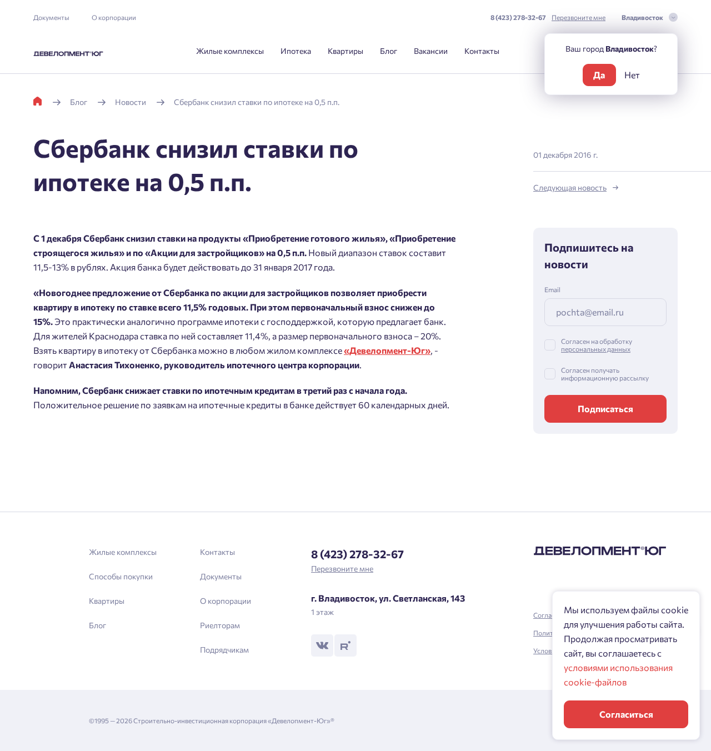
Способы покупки (121, 576)
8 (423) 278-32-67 (518, 17)
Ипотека (296, 51)
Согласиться (626, 714)
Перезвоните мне (578, 17)
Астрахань (275, 448)
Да (599, 74)
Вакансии (431, 51)
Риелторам (220, 625)
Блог (388, 51)
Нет (632, 74)
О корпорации (114, 17)
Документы (51, 17)
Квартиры (345, 51)
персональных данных (595, 349)
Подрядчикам (224, 649)
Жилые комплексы (230, 51)
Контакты (481, 51)
